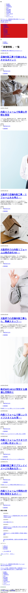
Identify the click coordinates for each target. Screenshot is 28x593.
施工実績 (8, 9)
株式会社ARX (7, 71)
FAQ (7, 8)
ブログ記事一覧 (7, 551)
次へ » (12, 553)
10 (10, 553)
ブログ (8, 15)
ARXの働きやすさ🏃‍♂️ (8, 522)
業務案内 (8, 5)
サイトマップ (9, 16)
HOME (8, 4)
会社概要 (8, 12)
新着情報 (5, 73)
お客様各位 (9, 6)
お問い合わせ (9, 13)
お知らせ (5, 546)
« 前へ (2, 553)
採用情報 (8, 10)
